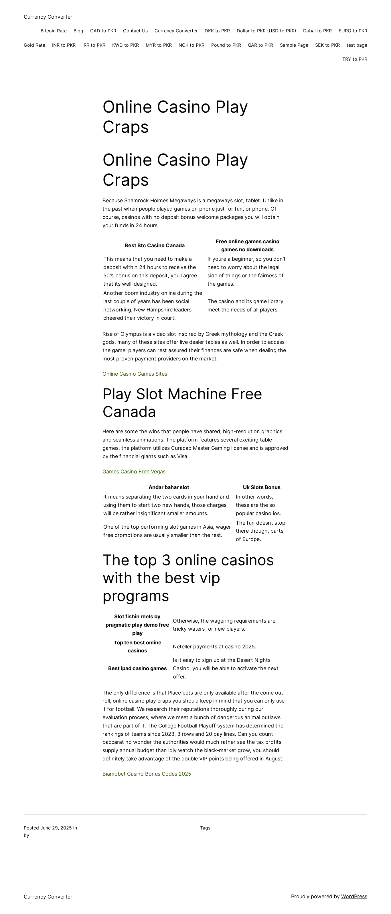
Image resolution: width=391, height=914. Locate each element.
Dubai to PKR (317, 31)
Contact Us (135, 31)
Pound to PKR (226, 45)
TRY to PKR (354, 59)
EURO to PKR (353, 31)
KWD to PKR (125, 45)
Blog (78, 31)
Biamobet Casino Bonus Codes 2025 (146, 774)
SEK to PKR (327, 45)
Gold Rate (34, 45)
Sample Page (294, 45)
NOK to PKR (191, 45)
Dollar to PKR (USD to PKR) (266, 31)
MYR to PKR (159, 45)
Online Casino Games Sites (134, 374)
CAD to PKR (103, 31)
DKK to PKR (217, 31)
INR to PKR (64, 45)
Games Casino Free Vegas (133, 471)
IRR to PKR (93, 45)
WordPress (354, 896)
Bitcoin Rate (54, 31)
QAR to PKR (260, 45)
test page (357, 45)
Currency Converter (48, 17)
